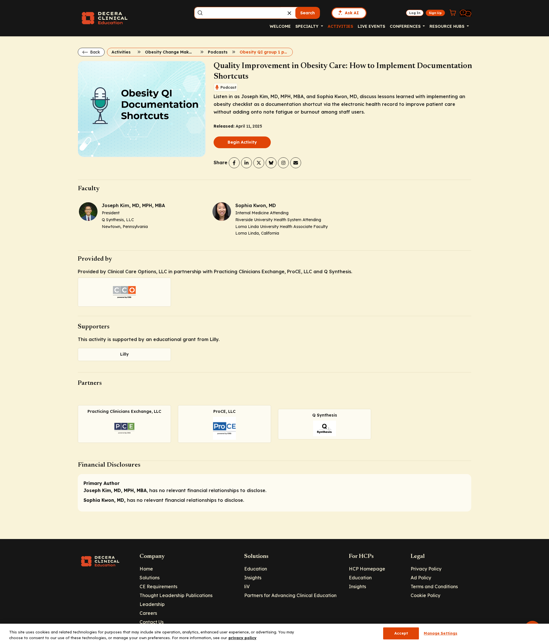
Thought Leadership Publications (176, 595)
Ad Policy (421, 577)
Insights (252, 577)
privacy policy (242, 637)
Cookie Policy (425, 595)
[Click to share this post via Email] (295, 162)
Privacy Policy (426, 569)
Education (255, 569)
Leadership (152, 604)
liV (247, 586)
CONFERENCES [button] (406, 26)
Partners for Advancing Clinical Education (290, 595)
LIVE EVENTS (371, 26)
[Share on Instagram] (283, 162)
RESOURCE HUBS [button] (447, 26)
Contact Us (152, 622)
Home (146, 569)
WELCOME (280, 26)
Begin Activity (242, 142)
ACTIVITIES (340, 26)
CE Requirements (158, 586)
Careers (148, 613)
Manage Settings (440, 633)
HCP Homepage (367, 569)
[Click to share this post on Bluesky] (271, 162)
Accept (401, 633)
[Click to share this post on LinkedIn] (246, 162)
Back (94, 52)
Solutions (150, 577)
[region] (274, 634)
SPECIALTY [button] (307, 26)
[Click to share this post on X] (258, 162)
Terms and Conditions (434, 586)
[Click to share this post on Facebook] (234, 162)
